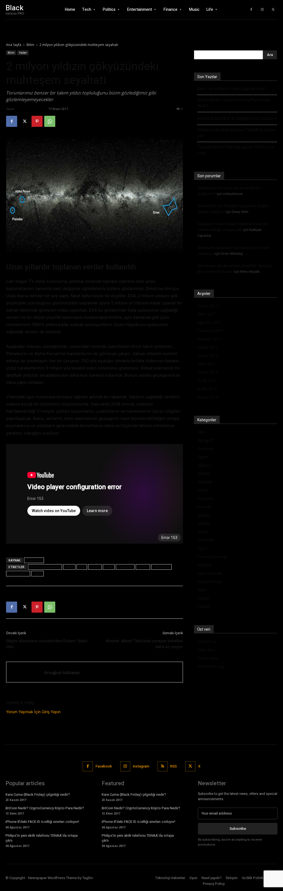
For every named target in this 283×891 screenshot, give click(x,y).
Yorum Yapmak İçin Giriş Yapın (33, 711)
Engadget (34, 560)
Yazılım (203, 606)
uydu (37, 573)
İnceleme (205, 498)
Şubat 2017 (207, 372)
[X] (273, 10)
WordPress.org (210, 666)
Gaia (108, 567)
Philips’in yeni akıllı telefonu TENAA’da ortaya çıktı (236, 133)
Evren (95, 567)
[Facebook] (251, 10)
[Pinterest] (37, 121)
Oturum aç (206, 641)
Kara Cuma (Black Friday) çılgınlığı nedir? (232, 88)
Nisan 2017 (207, 355)
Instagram (141, 766)
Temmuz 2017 (210, 330)
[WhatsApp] (49, 121)
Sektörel (204, 565)
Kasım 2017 (207, 305)
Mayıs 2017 (207, 347)
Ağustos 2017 (209, 322)
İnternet (204, 506)
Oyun (202, 548)
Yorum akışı (207, 658)
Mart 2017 (206, 363)
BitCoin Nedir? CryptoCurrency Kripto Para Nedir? (233, 103)
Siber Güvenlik (209, 573)
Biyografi (205, 440)
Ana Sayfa (13, 44)
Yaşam (203, 598)
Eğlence (204, 465)
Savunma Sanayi (212, 556)
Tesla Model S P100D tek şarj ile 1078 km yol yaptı (235, 150)
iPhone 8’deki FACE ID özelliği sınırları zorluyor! (237, 118)
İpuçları (203, 515)
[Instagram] (262, 10)
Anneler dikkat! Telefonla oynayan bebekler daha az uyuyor (144, 643)
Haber (23, 53)
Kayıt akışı (206, 649)
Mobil (202, 531)
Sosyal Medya (209, 581)
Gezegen (125, 567)
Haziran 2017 (209, 338)
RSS (173, 766)
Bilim (30, 44)
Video (202, 589)
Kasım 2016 (207, 397)
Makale (203, 523)
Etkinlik (203, 473)
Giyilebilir (205, 481)
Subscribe (238, 828)
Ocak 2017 (206, 380)
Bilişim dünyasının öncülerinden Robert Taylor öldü (47, 643)
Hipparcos (161, 567)
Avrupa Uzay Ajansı (44, 567)
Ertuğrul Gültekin (30, 109)
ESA (82, 567)
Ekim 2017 (206, 314)
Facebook (104, 766)
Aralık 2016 (207, 388)
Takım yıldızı (18, 573)
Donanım (205, 448)
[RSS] (162, 766)
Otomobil (205, 540)
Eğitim (202, 456)
